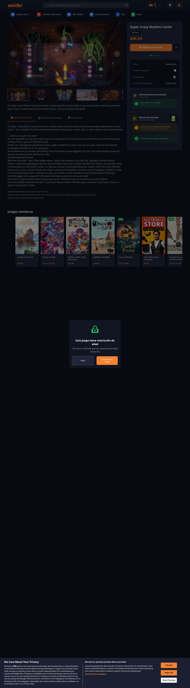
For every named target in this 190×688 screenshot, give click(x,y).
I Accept (168, 665)
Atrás (83, 360)
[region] (95, 673)
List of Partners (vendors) (95, 674)
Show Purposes (168, 680)
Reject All (169, 672)
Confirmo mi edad (107, 360)
